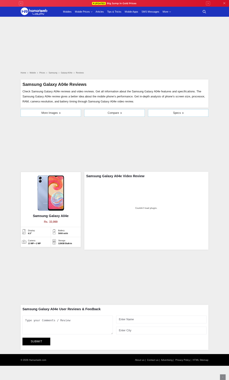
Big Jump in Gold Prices (116, 3)
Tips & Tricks (114, 11)
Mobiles (67, 11)
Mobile (33, 73)
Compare (113, 112)
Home (23, 73)
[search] (204, 12)
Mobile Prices (82, 11)
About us (139, 360)
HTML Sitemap (200, 360)
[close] (224, 3)
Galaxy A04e (66, 73)
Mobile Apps (131, 11)
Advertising (167, 360)
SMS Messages (150, 11)
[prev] (21, 3)
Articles (100, 11)
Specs (177, 112)
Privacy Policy (182, 360)
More (165, 11)
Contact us (152, 360)
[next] (208, 3)
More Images (49, 112)
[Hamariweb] (34, 12)
